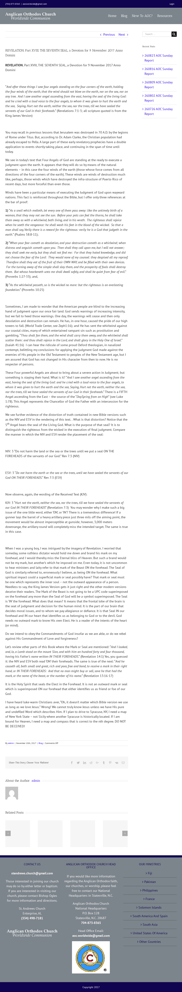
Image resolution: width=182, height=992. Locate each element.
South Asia (150, 924)
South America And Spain (150, 916)
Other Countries (150, 942)
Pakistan (150, 882)
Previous (109, 34)
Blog (41, 743)
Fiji (150, 873)
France (150, 899)
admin (11, 743)
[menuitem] (172, 4)
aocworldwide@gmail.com (35, 3)
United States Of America (150, 933)
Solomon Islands (150, 907)
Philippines (150, 890)
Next (122, 34)
